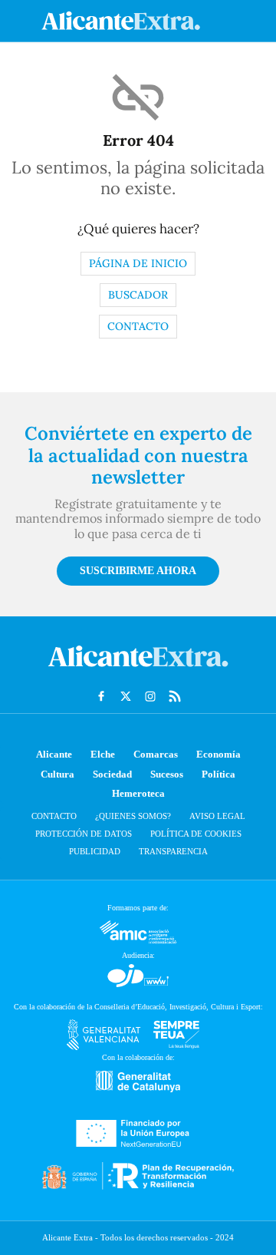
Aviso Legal (217, 816)
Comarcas (155, 754)
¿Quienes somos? (133, 816)
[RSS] (175, 696)
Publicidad (94, 851)
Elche (102, 754)
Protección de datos (83, 833)
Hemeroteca (138, 793)
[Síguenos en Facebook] (101, 696)
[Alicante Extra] (138, 671)
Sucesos (166, 774)
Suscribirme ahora (138, 570)
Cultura (57, 774)
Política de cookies (196, 833)
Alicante (54, 754)
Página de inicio (138, 263)
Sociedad (112, 774)
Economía (218, 754)
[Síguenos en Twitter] (125, 696)
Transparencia (173, 851)
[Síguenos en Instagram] (150, 696)
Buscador (138, 295)
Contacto (138, 326)
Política (218, 774)
